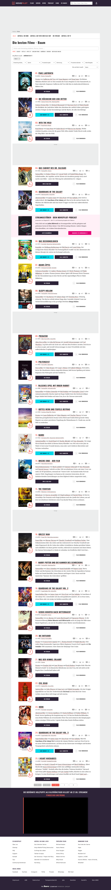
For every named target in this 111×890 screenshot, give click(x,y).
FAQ (13, 850)
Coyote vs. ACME (83, 856)
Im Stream (56, 36)
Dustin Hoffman (52, 772)
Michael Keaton (60, 844)
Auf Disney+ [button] (43, 115)
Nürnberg (37, 862)
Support (14, 853)
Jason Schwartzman (49, 767)
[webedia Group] (55, 886)
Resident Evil (82, 853)
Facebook (15, 872)
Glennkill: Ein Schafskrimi (41, 859)
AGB (26, 880)
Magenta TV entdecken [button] (79, 233)
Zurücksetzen (27, 56)
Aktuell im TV (66, 36)
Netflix (24, 51)
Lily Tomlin (64, 772)
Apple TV (29, 51)
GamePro (84, 880)
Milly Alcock (59, 859)
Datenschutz (36, 880)
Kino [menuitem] (57, 3)
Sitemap (14, 847)
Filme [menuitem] (32, 3)
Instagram (34, 872)
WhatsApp (61, 872)
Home (14, 31)
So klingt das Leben (40, 850)
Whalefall (81, 862)
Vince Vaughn (60, 850)
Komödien (43, 51)
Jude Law (83, 774)
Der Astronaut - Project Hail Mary (44, 856)
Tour (13, 859)
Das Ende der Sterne (40, 844)
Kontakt (14, 856)
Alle (14, 36)
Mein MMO (95, 880)
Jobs (63, 880)
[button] (79, 91)
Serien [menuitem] (38, 3)
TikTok (43, 872)
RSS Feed (70, 872)
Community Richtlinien (19, 862)
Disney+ (19, 51)
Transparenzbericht (51, 880)
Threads (51, 872)
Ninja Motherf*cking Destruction (43, 847)
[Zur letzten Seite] (73, 785)
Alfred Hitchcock (61, 862)
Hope (79, 847)
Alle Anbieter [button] (64, 115)
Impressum (15, 880)
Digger (80, 850)
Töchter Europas (39, 853)
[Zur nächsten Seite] (64, 785)
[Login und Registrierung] (96, 3)
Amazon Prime (36, 51)
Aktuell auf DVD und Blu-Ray (40, 36)
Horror (49, 51)
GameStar (73, 880)
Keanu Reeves (60, 847)
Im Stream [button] (47, 91)
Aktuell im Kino (23, 36)
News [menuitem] (44, 3)
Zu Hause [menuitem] (64, 3)
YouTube (24, 872)
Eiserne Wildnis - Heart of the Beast (88, 859)
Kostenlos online (56, 51)
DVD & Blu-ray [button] (47, 184)
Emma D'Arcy (60, 853)
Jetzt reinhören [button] (47, 233)
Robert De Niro (60, 856)
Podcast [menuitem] (51, 3)
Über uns (15, 844)
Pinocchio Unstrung (55, 795)
